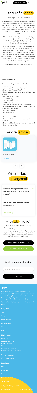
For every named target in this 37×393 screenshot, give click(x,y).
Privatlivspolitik (5, 389)
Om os (3, 326)
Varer (2, 312)
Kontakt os (4, 370)
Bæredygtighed (6, 323)
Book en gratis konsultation (9, 374)
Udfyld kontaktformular (18, 243)
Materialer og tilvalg (7, 377)
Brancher (4, 316)
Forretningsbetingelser (26, 389)
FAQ (2, 366)
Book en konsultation (18, 249)
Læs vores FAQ (8, 213)
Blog (2, 330)
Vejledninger (5, 381)
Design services (6, 319)
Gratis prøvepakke (19, 2)
